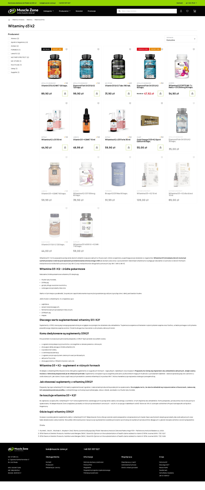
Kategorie (48, 11)
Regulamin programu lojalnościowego (97, 470)
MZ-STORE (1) (16, 61)
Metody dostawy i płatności (93, 462)
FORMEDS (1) (15, 50)
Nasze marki (163, 467)
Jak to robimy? (164, 475)
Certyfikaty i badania (166, 473)
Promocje (92, 11)
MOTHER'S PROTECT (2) (20, 57)
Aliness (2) (15, 38)
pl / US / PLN (190, 3)
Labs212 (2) (15, 53)
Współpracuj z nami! (128, 462)
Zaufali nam (163, 470)
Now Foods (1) (16, 65)
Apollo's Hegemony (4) (19, 42)
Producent (49, 465)
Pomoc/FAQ (88, 465)
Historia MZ (163, 462)
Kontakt (180, 3)
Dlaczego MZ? (164, 465)
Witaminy (29, 19)
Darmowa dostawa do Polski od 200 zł (22, 3)
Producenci (63, 11)
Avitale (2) (15, 46)
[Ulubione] (66, 49)
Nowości (79, 11)
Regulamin (87, 467)
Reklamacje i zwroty (53, 467)
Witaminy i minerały (18, 19)
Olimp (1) (14, 69)
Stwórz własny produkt (129, 467)
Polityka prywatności (91, 473)
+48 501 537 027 (64, 3)
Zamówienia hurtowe (128, 465)
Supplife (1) (15, 72)
